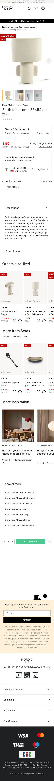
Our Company (11, 721)
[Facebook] (19, 674)
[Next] (49, 61)
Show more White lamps (16, 509)
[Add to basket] (20, 320)
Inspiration (9, 710)
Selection (9, 699)
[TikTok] (35, 674)
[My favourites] (36, 8)
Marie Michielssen (10, 105)
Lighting (5, 27)
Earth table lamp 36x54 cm (14, 29)
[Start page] (7, 8)
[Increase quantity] (13, 541)
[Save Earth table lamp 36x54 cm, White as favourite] (49, 541)
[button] (7, 119)
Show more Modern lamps (17, 514)
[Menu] (50, 8)
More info (47, 181)
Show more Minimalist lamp (17, 520)
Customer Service (13, 689)
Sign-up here (43, 133)
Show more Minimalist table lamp (20, 498)
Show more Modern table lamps (20, 492)
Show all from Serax (12, 336)
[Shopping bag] (43, 8)
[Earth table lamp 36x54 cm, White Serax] (27, 60)
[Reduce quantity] (4, 541)
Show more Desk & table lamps (19, 525)
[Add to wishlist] (14, 320)
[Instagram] (27, 674)
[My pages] (29, 8)
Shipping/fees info (40, 169)
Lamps (14, 27)
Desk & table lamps (27, 27)
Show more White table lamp (18, 503)
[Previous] (5, 61)
